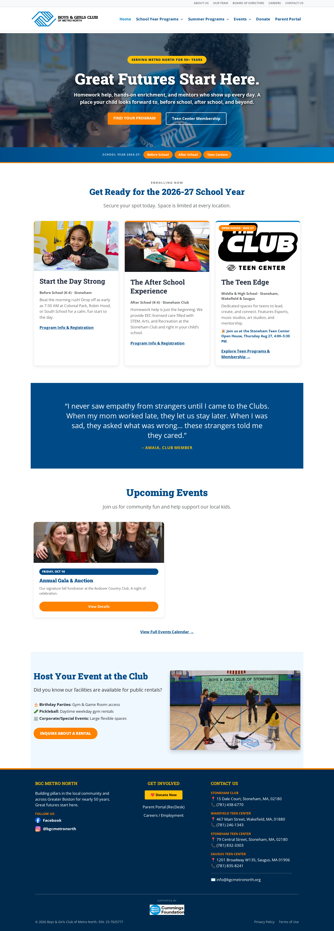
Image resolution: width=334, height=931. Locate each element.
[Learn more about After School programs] (167, 247)
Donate (263, 19)
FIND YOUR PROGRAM (134, 118)
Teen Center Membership (196, 118)
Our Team (220, 3)
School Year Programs (157, 19)
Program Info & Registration (67, 327)
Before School (158, 154)
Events (240, 19)
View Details (99, 606)
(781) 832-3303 (230, 845)
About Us (201, 3)
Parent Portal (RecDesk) (163, 806)
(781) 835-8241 (230, 865)
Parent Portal (288, 19)
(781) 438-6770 (230, 804)
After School (188, 154)
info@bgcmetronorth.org (239, 879)
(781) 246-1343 (230, 824)
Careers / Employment (164, 815)
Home (125, 19)
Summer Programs (206, 19)
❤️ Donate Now (163, 794)
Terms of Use (289, 921)
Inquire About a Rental (65, 733)
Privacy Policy (264, 921)
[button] (180, 19)
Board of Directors (248, 3)
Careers (275, 3)
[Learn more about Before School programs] (76, 246)
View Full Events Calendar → (167, 631)
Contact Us (294, 3)
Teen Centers (217, 154)
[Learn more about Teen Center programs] (258, 247)
